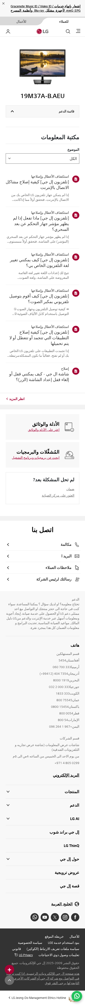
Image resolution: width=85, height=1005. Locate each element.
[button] (42, 805)
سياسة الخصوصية (30, 943)
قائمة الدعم (66, 111)
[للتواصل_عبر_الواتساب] (77, 996)
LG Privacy (26, 955)
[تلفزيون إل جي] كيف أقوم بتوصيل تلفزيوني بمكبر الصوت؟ (39, 298)
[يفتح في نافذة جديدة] (75, 917)
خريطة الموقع (54, 936)
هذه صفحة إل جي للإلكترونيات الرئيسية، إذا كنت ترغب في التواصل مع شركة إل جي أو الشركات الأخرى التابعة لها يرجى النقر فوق (42, 978)
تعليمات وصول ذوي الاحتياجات (58, 955)
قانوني (16, 949)
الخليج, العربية (61, 904)
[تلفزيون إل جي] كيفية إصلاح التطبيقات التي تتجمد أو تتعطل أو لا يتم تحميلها (39, 337)
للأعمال (74, 936)
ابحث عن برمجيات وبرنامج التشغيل (36, 457)
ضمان (70, 489)
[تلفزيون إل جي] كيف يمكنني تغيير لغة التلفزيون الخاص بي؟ (39, 262)
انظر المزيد (17, 399)
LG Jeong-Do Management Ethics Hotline (39, 998)
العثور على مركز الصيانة (58, 495)
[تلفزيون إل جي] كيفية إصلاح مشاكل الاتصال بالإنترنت (37, 184)
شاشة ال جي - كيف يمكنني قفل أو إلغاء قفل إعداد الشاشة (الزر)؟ (39, 376)
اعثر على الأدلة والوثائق (44, 430)
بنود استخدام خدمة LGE (63, 943)
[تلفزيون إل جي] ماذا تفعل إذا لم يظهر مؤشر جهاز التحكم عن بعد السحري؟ (41, 223)
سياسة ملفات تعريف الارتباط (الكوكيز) (53, 949)
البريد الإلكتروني (66, 775)
